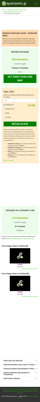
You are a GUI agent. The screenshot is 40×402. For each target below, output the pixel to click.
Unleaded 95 (9, 105)
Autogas (8, 117)
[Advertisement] (20, 23)
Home (3, 9)
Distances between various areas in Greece (20, 365)
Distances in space (33, 389)
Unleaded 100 (9, 109)
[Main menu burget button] (36, 3)
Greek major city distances (20, 361)
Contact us (5, 389)
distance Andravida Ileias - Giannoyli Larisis (20, 238)
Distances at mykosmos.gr (11, 391)
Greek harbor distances (20, 378)
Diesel (7, 113)
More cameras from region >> (30, 269)
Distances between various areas (13, 11)
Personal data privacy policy (28, 391)
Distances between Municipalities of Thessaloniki (20, 373)
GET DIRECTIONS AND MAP (20, 78)
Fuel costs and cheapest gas (18, 389)
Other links (20, 393)
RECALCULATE (20, 123)
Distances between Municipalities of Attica (20, 369)
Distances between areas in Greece (16, 9)
